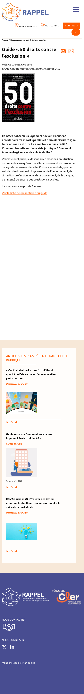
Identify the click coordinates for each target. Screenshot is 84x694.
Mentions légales (11, 663)
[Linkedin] (13, 648)
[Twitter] (6, 648)
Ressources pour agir (20, 40)
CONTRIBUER (71, 26)
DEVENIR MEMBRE (28, 26)
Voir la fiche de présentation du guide (24, 193)
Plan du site (28, 663)
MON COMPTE (52, 26)
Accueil (5, 40)
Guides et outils (39, 40)
